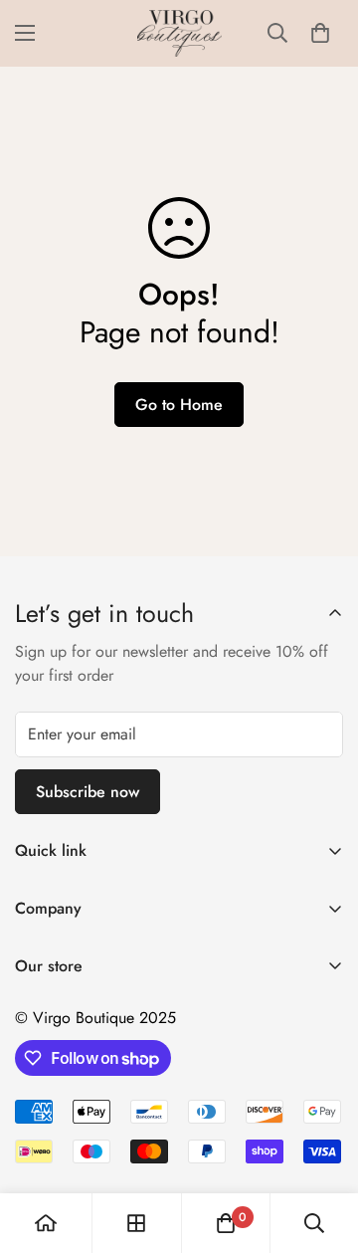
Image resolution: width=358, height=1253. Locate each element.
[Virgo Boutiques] (179, 33)
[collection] (136, 1223)
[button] (320, 33)
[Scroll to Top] (322, 1147)
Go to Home (179, 404)
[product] (46, 1223)
